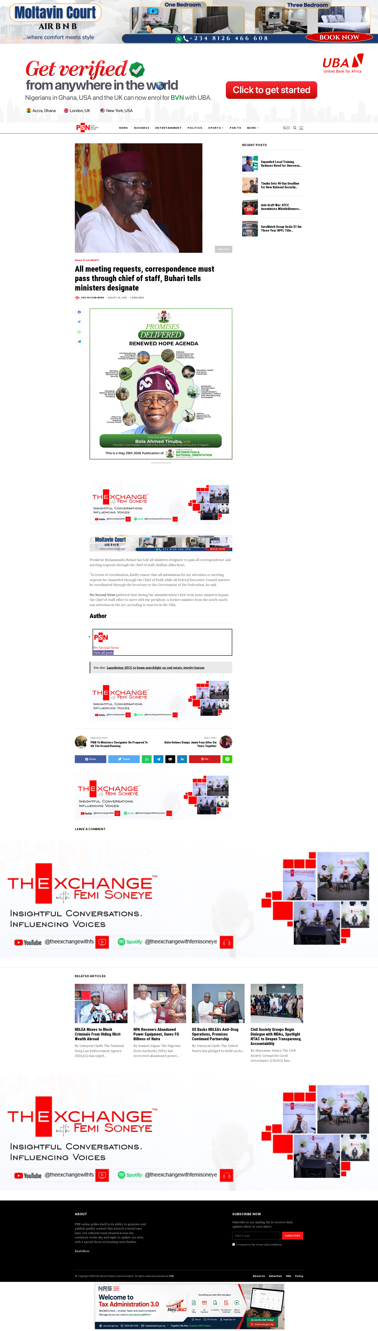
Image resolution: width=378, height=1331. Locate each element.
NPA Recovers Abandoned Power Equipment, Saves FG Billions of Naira (156, 1034)
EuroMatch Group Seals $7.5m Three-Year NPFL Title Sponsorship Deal (281, 230)
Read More (82, 1251)
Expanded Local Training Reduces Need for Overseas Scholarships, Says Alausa (280, 165)
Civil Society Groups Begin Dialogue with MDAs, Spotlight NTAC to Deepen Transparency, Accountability (276, 1036)
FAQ (288, 1276)
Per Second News (92, 297)
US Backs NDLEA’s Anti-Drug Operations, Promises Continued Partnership (215, 1034)
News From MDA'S (87, 260)
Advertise (275, 1276)
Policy (299, 1276)
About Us (259, 1276)
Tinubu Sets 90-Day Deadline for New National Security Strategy (280, 187)
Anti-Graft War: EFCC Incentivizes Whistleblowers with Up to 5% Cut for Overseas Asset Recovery (282, 210)
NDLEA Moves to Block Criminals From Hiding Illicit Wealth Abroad (97, 1034)
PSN (171, 1276)
